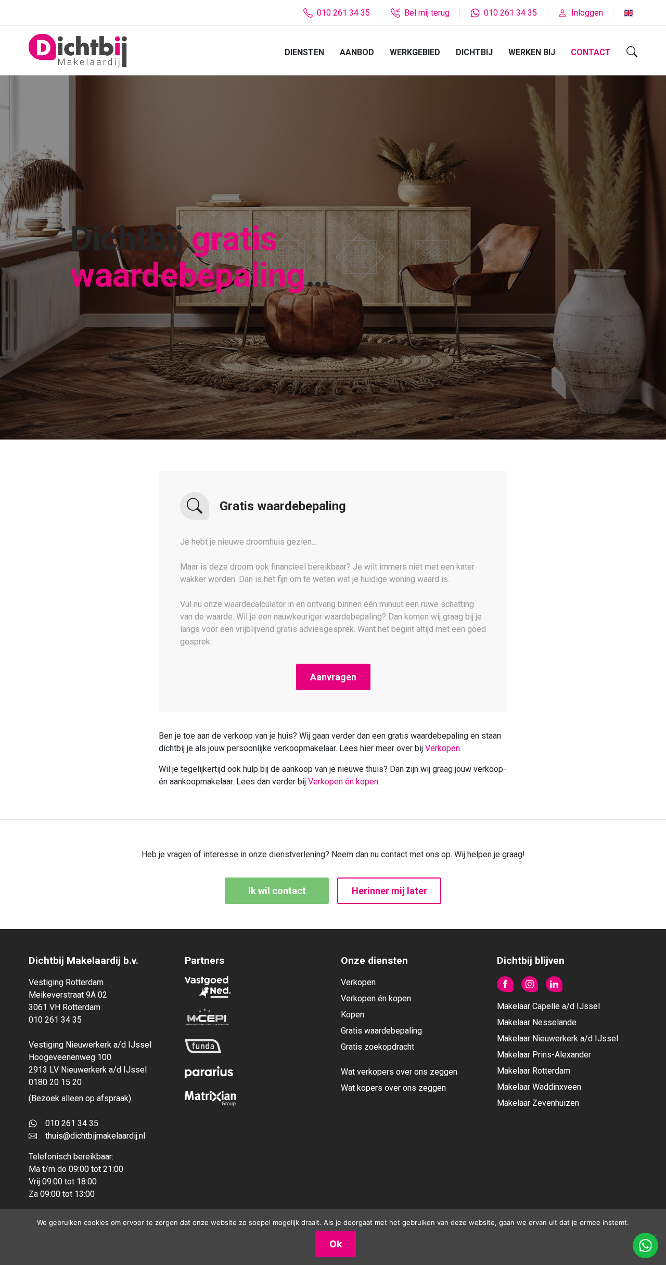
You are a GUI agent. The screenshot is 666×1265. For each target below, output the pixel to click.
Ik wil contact (277, 890)
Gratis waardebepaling (381, 1031)
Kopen (352, 1014)
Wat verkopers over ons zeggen (399, 1072)
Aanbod (357, 52)
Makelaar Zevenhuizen (538, 1103)
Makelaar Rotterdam (533, 1071)
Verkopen (442, 748)
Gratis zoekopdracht (377, 1047)
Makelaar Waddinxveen (539, 1087)
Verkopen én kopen (343, 781)
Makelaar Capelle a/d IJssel (548, 1006)
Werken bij (531, 52)
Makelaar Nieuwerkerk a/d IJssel (557, 1038)
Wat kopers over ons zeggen (393, 1088)
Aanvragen (333, 677)
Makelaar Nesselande (537, 1022)
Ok (335, 1243)
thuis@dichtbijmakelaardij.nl (95, 1136)
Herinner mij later (389, 890)
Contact (591, 52)
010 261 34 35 (71, 1123)
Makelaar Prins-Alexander (544, 1055)
